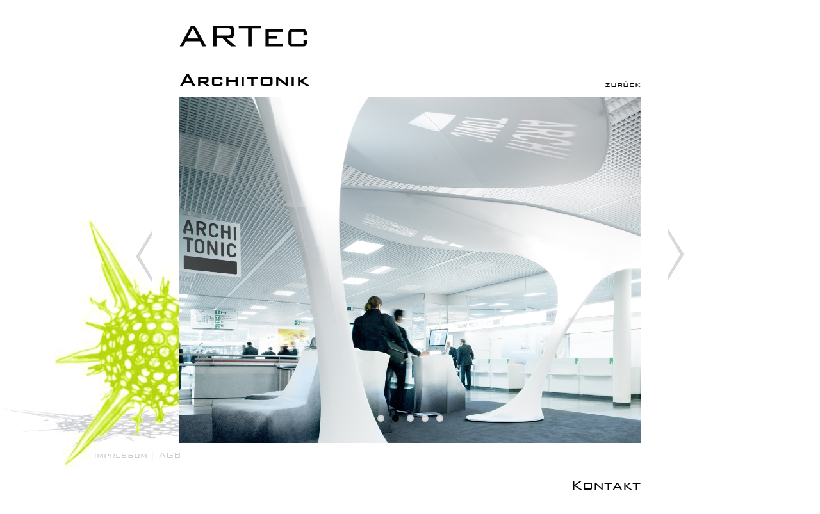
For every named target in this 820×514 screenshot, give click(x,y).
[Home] (160, 506)
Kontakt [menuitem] (606, 486)
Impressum (120, 455)
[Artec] (243, 47)
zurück (623, 84)
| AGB (165, 455)
